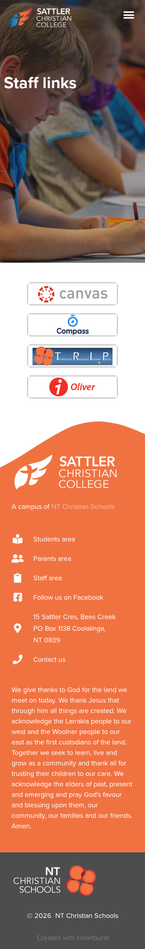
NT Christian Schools (82, 506)
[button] (128, 15)
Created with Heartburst (73, 938)
